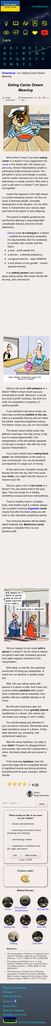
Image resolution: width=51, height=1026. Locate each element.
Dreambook (9, 73)
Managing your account (14, 1014)
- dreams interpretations (22, 823)
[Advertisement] (25, 309)
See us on (7, 1001)
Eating (10, 232)
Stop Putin (10, 1020)
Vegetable (33, 508)
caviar (5, 164)
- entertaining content (21, 839)
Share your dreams (12, 996)
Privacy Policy (10, 1006)
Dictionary (8, 992)
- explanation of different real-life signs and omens (24, 847)
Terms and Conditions (14, 1010)
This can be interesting (14, 987)
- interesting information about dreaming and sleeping (24, 831)
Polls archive (31, 855)
